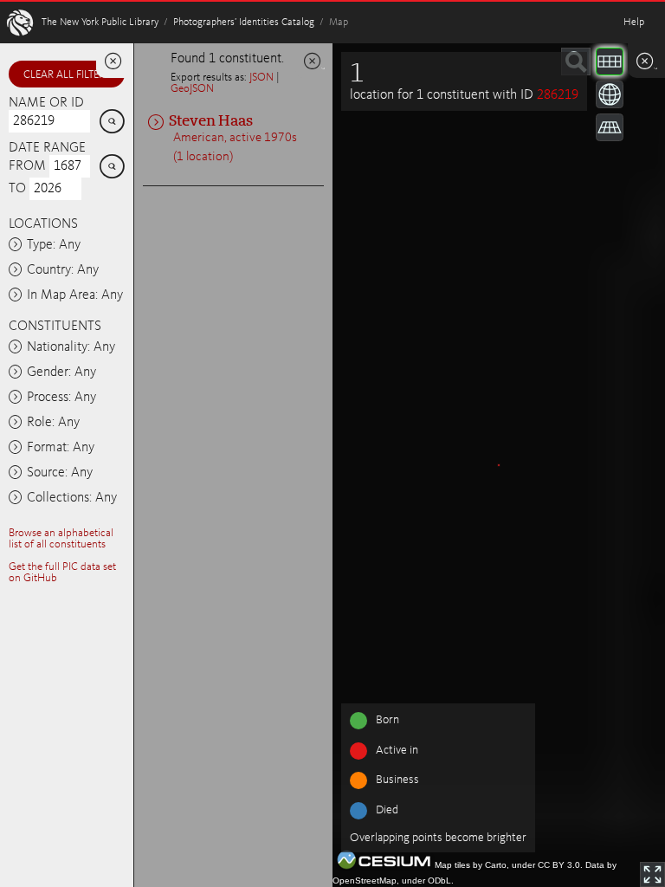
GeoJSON (192, 88)
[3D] (609, 94)
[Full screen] (652, 874)
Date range (47, 148)
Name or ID (46, 103)
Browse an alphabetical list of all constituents (61, 539)
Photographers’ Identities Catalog (243, 22)
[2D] (609, 61)
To (17, 189)
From (27, 166)
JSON (261, 77)
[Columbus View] (609, 127)
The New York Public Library (100, 22)
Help (633, 22)
